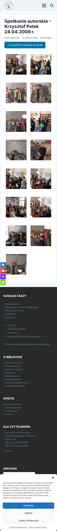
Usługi (8, 414)
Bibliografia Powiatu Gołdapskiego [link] (22, 307)
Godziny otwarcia (13, 369)
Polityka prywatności (15, 386)
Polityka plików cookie (37, 527)
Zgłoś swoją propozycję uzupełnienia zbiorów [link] (27, 344)
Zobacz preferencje (28, 520)
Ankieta (9, 451)
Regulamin (10, 372)
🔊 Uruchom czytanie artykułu (25, 45)
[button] (52, 477)
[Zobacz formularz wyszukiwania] (52, 5)
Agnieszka (14, 38)
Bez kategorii (46, 38)
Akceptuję (28, 505)
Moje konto (10, 439)
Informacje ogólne (14, 362)
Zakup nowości (12, 376)
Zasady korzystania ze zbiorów (20, 435)
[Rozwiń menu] (45, 5)
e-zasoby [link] (9, 317)
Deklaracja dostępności (16, 382)
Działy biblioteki (13, 366)
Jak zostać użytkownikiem (18, 432)
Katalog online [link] (12, 304)
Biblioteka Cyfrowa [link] (14, 310)
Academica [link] (10, 314)
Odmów (28, 513)
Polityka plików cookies (18, 527)
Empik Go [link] (12, 325)
